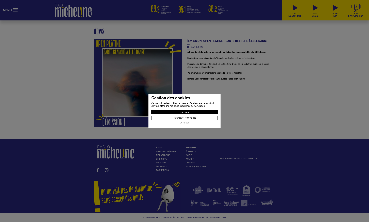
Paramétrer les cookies (184, 117)
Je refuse (184, 122)
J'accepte (184, 112)
